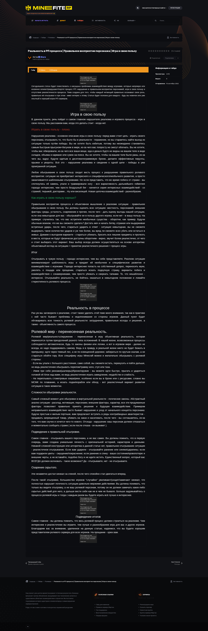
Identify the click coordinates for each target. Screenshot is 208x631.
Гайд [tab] (33, 70)
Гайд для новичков (102, 604)
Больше (131, 20)
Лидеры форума (101, 615)
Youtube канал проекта (148, 615)
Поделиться (155, 58)
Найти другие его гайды (41, 59)
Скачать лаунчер (146, 607)
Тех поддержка (101, 610)
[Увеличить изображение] (88, 80)
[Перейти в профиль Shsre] (30, 58)
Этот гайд (174, 20)
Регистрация (175, 8)
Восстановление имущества (106, 613)
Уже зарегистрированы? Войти (153, 8)
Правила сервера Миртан (105, 607)
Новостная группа (146, 610)
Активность (100, 20)
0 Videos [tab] (42, 70)
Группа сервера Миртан (148, 613)
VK (118, 20)
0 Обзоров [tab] (53, 70)
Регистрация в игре (147, 604)
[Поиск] (156, 20)
